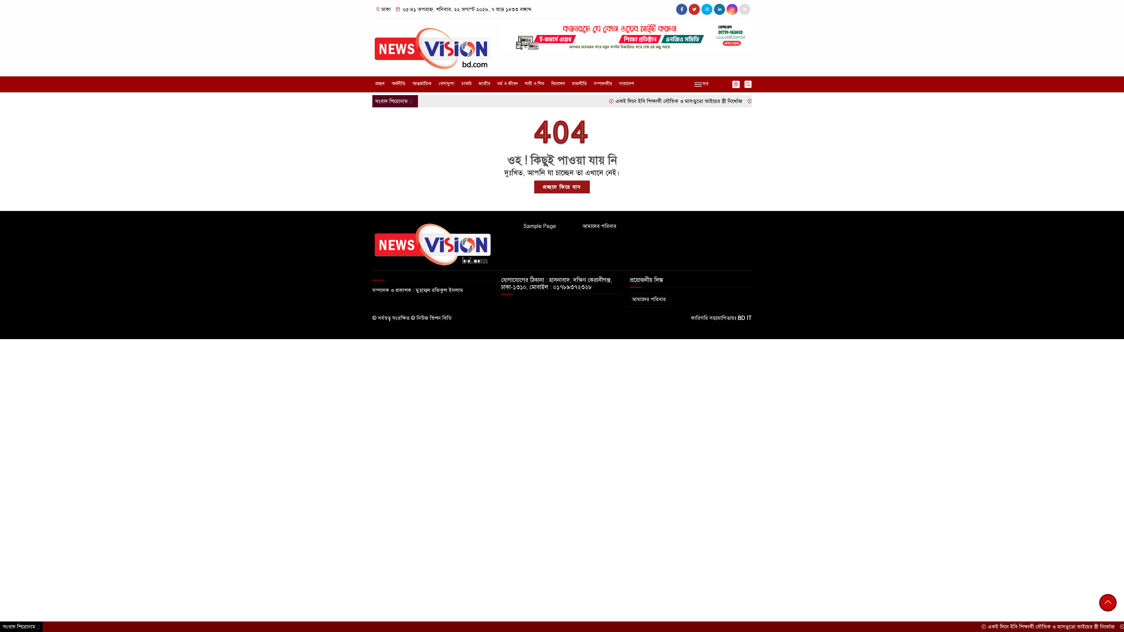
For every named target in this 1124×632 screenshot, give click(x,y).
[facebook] (681, 9)
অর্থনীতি (398, 84)
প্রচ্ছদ (380, 84)
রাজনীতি (579, 84)
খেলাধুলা (446, 84)
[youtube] (732, 9)
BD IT (745, 318)
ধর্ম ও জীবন (507, 84)
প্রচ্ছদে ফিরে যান (562, 187)
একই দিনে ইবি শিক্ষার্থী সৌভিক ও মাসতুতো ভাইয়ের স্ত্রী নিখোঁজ (653, 101)
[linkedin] (719, 9)
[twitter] (694, 9)
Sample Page (539, 226)
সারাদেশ (626, 84)
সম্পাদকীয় (603, 84)
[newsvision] (433, 46)
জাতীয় (484, 84)
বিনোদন (558, 84)
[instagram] (706, 9)
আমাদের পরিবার (599, 226)
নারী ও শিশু (534, 84)
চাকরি (466, 84)
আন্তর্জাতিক (421, 84)
